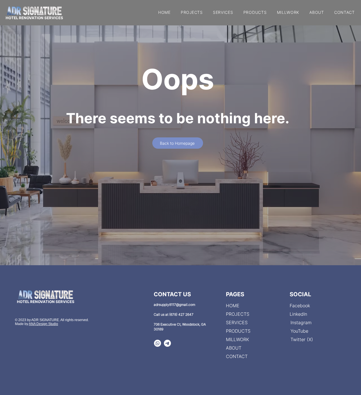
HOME (232, 305)
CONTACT (237, 356)
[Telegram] (167, 343)
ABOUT (233, 348)
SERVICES (237, 322)
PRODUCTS (238, 331)
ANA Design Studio (43, 324)
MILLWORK (237, 339)
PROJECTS (237, 314)
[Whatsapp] (157, 343)
